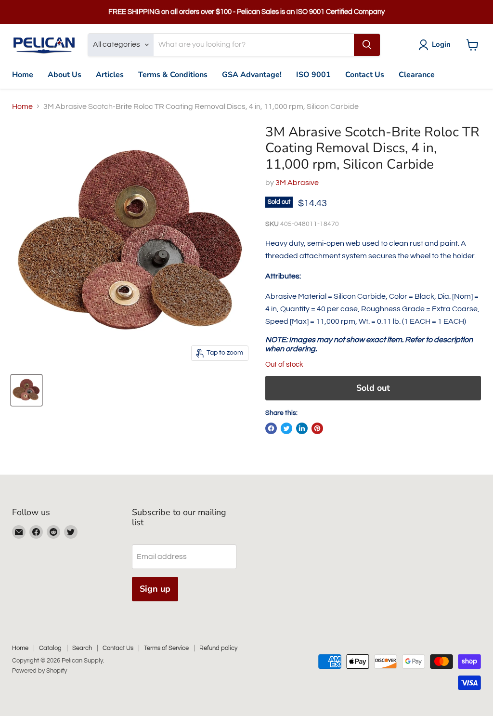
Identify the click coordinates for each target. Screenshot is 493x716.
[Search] (367, 45)
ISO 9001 (313, 74)
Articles (110, 74)
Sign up (155, 589)
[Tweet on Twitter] (286, 428)
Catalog (50, 648)
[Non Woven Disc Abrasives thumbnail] (26, 390)
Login (441, 44)
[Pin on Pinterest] (317, 428)
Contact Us (364, 74)
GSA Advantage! (252, 74)
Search (82, 648)
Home (22, 74)
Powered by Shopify (39, 670)
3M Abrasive (297, 182)
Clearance (417, 74)
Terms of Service (166, 648)
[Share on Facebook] (271, 428)
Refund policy (218, 648)
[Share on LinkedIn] (302, 428)
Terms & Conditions (173, 74)
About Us (64, 74)
